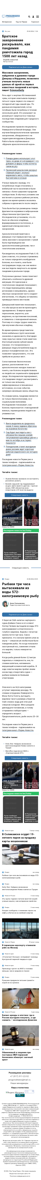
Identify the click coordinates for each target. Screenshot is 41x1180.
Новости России (10, 895)
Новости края (9, 830)
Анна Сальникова (17, 603)
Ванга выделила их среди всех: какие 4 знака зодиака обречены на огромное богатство (21, 426)
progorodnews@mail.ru (19, 1080)
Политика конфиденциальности (20, 1176)
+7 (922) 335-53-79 (26, 1116)
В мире (7, 579)
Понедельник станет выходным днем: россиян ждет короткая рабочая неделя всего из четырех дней (22, 450)
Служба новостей (10, 60)
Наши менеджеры (19, 1083)
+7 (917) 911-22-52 (19, 1076)
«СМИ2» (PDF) (31, 1163)
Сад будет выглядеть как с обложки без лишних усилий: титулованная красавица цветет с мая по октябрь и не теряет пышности (22, 437)
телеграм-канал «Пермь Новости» (18, 465)
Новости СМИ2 (8, 527)
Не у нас (7, 31)
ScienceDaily (17, 90)
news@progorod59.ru (25, 1114)
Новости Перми (10, 942)
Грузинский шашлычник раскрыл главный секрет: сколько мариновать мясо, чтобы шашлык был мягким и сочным (22, 174)
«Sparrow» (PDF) (20, 1165)
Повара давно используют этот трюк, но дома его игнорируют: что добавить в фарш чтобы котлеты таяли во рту (22, 162)
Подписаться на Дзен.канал (20, 67)
